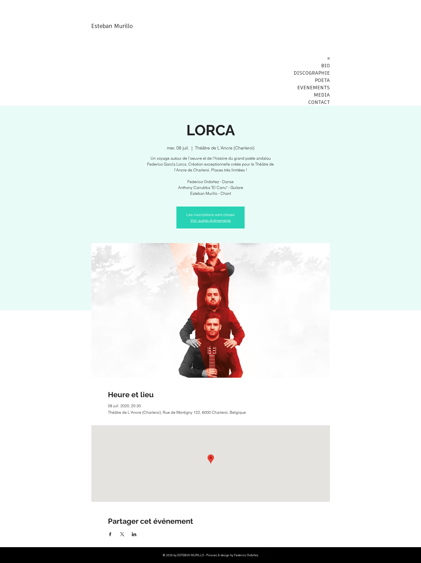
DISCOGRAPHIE (313, 73)
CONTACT (319, 102)
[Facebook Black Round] (267, 555)
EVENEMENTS (313, 87)
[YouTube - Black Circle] (279, 555)
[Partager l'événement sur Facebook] (110, 534)
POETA (322, 80)
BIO (325, 65)
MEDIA (322, 95)
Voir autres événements (210, 220)
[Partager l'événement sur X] (122, 534)
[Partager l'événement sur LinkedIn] (134, 534)
